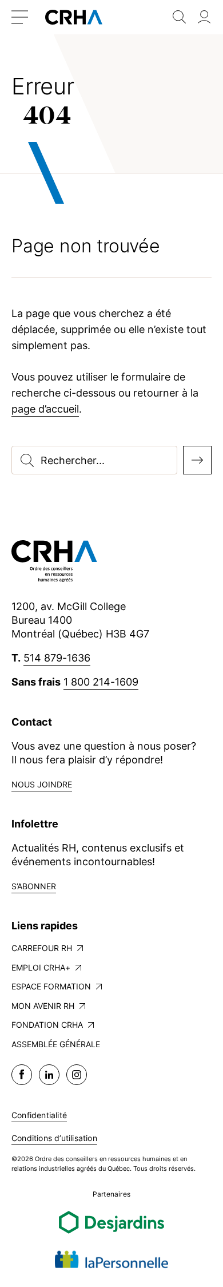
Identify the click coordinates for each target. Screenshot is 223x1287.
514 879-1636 (56, 658)
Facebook (21, 1074)
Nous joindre (41, 784)
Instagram (76, 1074)
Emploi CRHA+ (40, 967)
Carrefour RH (41, 948)
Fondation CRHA (47, 1024)
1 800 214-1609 (100, 682)
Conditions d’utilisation (54, 1138)
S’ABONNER (33, 886)
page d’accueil (45, 409)
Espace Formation (51, 986)
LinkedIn (49, 1074)
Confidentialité (39, 1115)
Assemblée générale (55, 1044)
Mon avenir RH (42, 1006)
